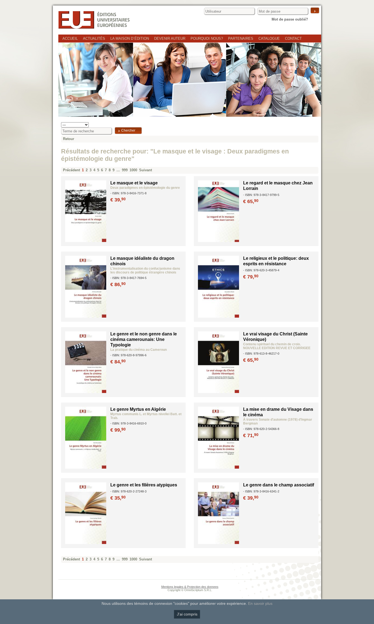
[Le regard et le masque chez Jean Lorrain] (218, 241)
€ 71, (250, 435)
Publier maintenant (82, 46)
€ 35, (118, 498)
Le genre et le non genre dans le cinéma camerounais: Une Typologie (143, 339)
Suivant (145, 170)
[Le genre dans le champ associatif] (218, 543)
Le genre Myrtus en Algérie (138, 409)
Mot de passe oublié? (290, 19)
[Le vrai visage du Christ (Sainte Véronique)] (218, 392)
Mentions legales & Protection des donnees (189, 586)
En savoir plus (260, 603)
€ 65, (250, 201)
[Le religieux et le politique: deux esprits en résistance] (218, 316)
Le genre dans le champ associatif (278, 485)
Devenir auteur (169, 38)
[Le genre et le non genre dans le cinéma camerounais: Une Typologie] (85, 392)
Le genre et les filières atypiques (143, 485)
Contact (293, 38)
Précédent (71, 170)
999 (125, 170)
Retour (68, 139)
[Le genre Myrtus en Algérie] (85, 467)
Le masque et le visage (134, 183)
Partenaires (240, 38)
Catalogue (269, 38)
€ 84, (118, 361)
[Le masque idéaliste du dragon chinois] (85, 316)
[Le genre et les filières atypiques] (85, 543)
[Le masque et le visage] (85, 241)
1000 (133, 170)
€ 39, (118, 200)
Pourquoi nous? (207, 38)
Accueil (70, 38)
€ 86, (118, 284)
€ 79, (250, 277)
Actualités (94, 38)
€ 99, (118, 430)
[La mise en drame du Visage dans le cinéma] (218, 467)
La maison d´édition (129, 38)
